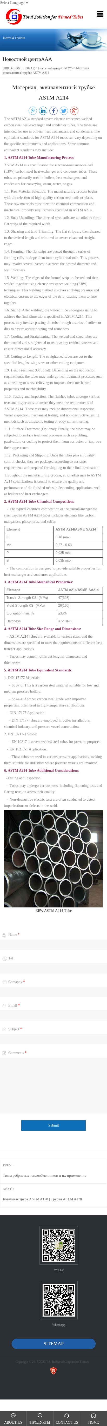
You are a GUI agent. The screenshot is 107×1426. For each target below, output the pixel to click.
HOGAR (29, 68)
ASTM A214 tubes (23, 636)
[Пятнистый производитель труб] (43, 17)
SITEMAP (54, 1343)
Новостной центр (49, 68)
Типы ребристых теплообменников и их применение (44, 1176)
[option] (53, 40)
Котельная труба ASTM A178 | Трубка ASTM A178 (42, 1199)
